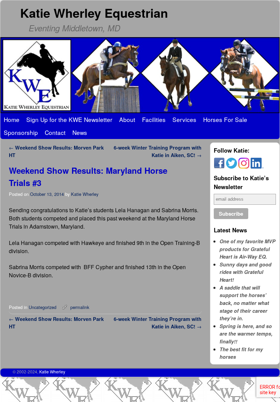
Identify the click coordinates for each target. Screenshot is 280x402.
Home (11, 119)
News (79, 132)
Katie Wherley (84, 194)
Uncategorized (42, 307)
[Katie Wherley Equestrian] (140, 75)
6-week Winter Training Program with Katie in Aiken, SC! (157, 151)
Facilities (154, 119)
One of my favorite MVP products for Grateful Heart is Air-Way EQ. (248, 249)
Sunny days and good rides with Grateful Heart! (245, 272)
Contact (55, 132)
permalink (79, 307)
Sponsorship (21, 132)
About (127, 119)
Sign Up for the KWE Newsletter (69, 119)
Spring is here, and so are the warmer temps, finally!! (246, 334)
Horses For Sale (225, 119)
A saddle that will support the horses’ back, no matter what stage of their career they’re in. (244, 303)
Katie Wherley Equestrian (94, 12)
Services (184, 119)
